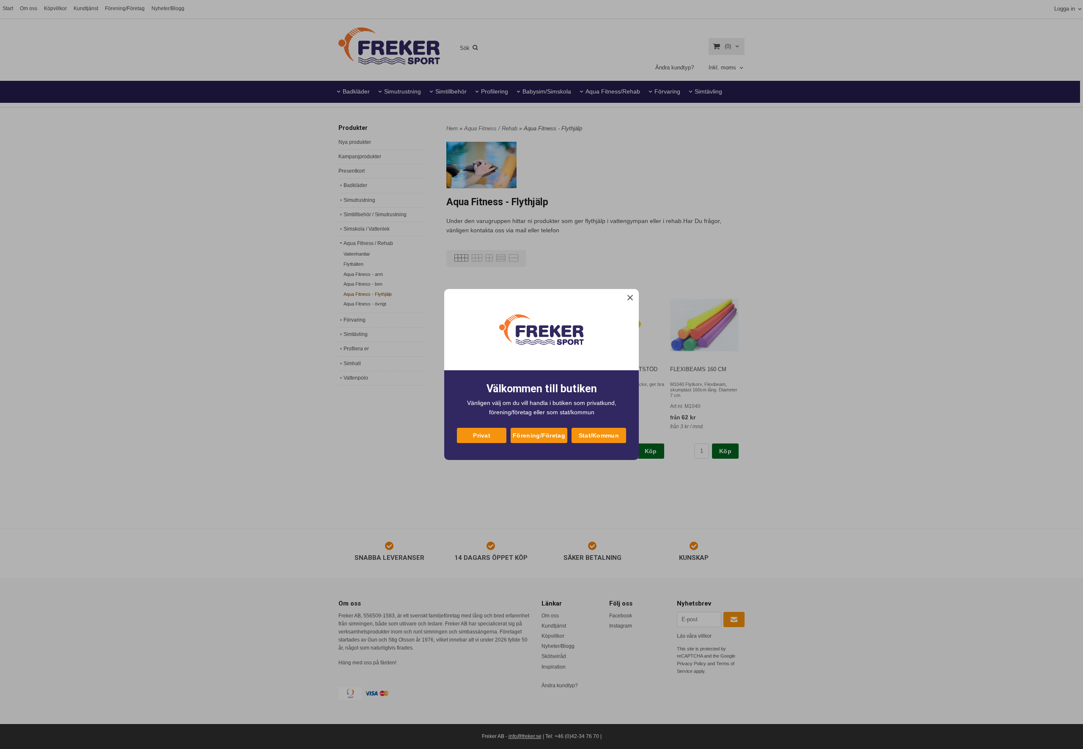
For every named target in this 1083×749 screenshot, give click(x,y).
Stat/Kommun (599, 435)
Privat (481, 435)
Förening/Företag (539, 435)
